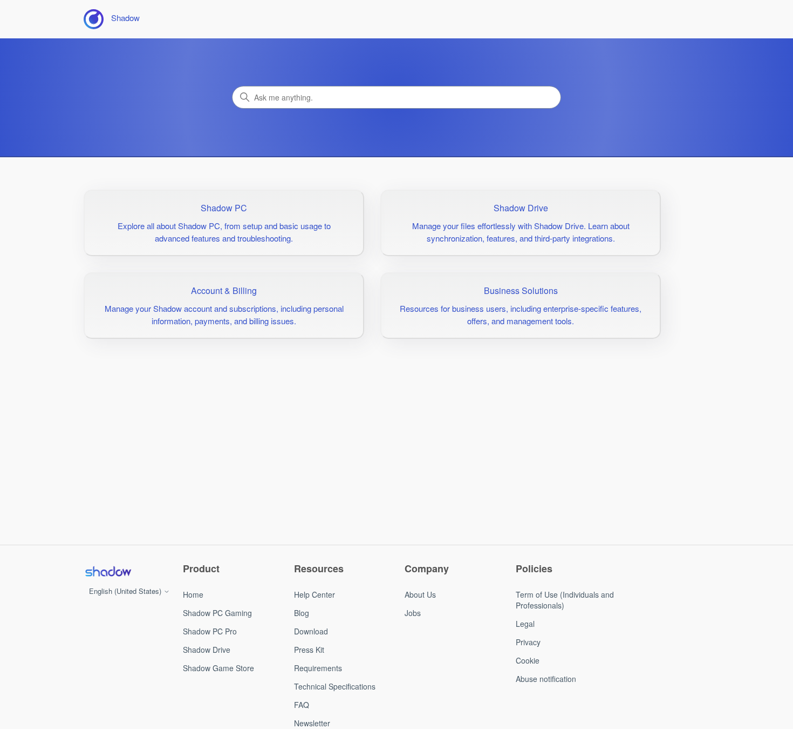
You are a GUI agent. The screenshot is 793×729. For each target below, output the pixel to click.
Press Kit (309, 649)
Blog (301, 612)
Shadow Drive (206, 649)
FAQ (301, 704)
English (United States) (126, 591)
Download (311, 631)
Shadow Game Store (218, 668)
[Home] (108, 571)
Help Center (314, 594)
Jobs (413, 612)
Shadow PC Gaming (217, 612)
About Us (420, 594)
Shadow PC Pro (210, 631)
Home (193, 594)
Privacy (528, 642)
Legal (525, 623)
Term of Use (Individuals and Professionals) (565, 600)
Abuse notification (546, 678)
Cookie (527, 660)
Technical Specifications (334, 686)
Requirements (318, 668)
